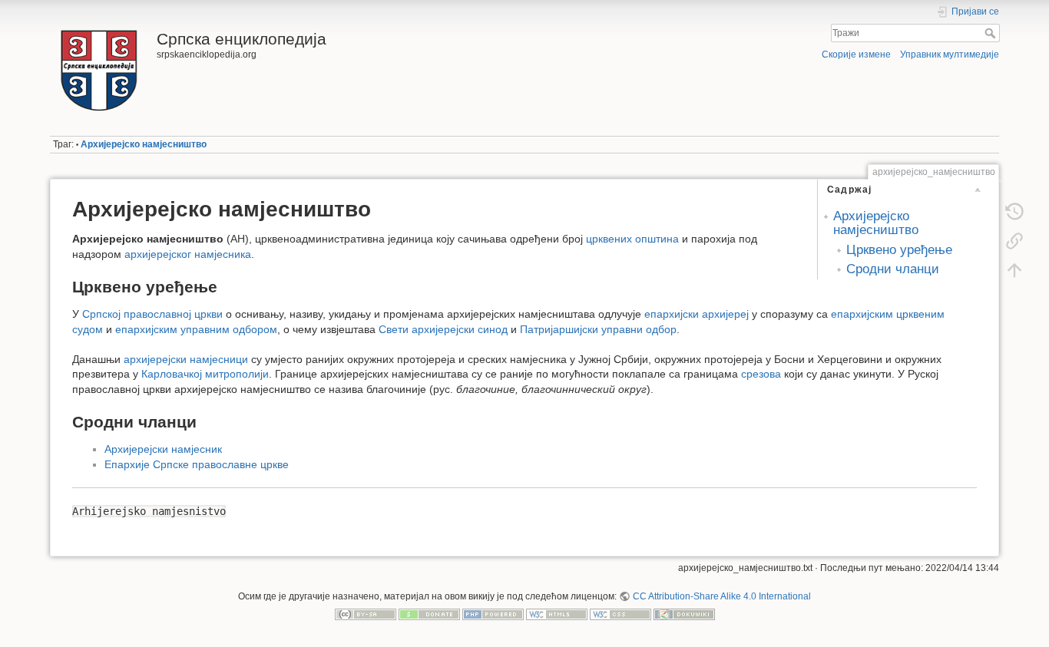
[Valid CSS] (620, 614)
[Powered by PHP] (493, 614)
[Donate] (429, 614)
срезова (761, 374)
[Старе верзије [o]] (1014, 211)
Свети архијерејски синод (443, 329)
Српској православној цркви (152, 314)
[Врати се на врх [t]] (1014, 270)
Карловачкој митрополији (205, 374)
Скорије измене (856, 54)
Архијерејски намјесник (163, 449)
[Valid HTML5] (556, 614)
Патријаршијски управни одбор (598, 329)
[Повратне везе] (1014, 241)
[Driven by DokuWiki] (684, 614)
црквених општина (632, 239)
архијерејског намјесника (187, 254)
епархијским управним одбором (196, 329)
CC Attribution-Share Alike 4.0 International (721, 596)
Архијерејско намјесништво (144, 144)
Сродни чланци (892, 269)
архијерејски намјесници (186, 359)
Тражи (991, 33)
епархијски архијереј (696, 314)
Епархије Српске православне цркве (196, 464)
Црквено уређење (899, 250)
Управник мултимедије (949, 54)
